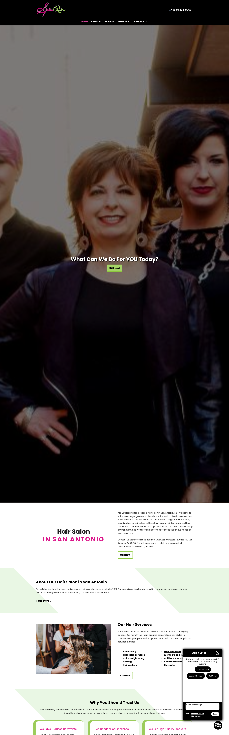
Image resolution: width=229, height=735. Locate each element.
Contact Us (140, 21)
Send (215, 714)
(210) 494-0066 (182, 10)
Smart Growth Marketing (197, 715)
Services (96, 21)
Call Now (114, 268)
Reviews (110, 21)
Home (84, 21)
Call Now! (212, 676)
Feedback (124, 21)
